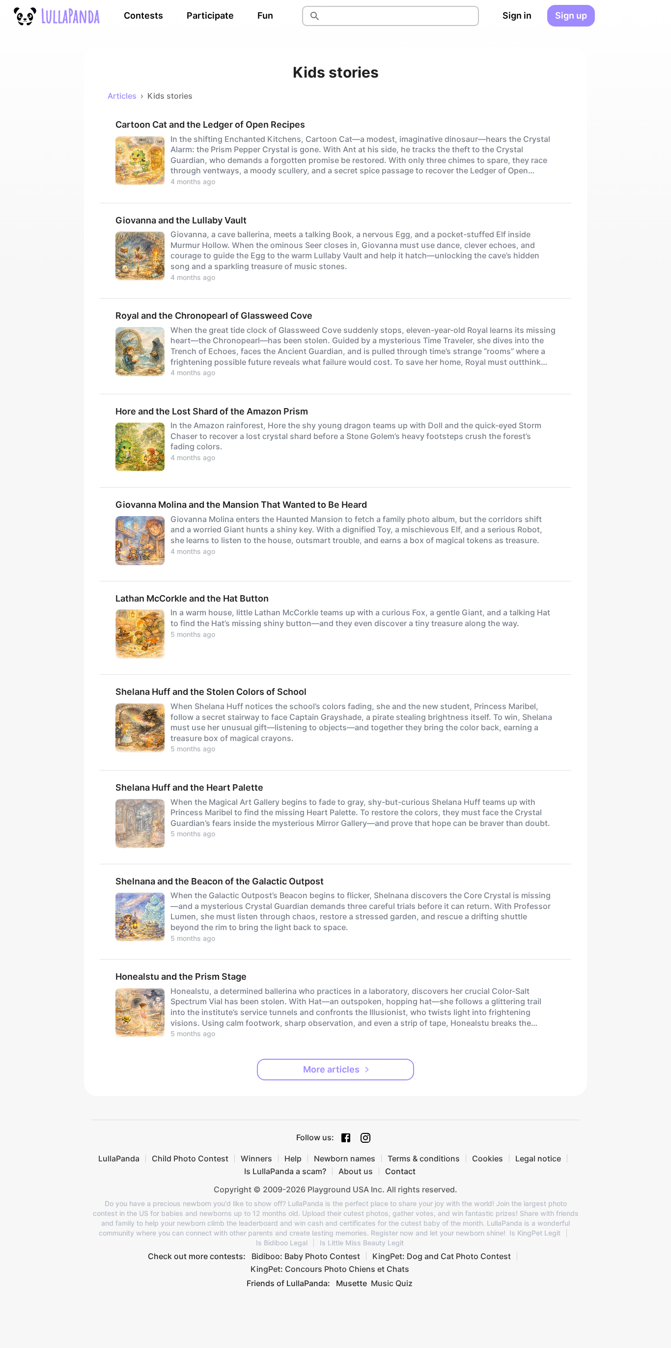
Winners (256, 1158)
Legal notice (538, 1158)
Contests (143, 15)
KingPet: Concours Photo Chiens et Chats (330, 1269)
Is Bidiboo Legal (282, 1243)
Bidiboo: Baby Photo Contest (306, 1256)
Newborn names (344, 1158)
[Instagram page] (365, 1138)
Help (293, 1158)
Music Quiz (392, 1283)
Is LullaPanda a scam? (285, 1171)
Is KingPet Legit (534, 1233)
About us (355, 1171)
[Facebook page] (346, 1138)
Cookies (487, 1158)
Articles (122, 96)
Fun (265, 15)
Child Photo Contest (190, 1158)
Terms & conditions (424, 1158)
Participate (210, 15)
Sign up (571, 15)
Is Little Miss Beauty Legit (362, 1243)
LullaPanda (119, 1158)
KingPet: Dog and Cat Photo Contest (441, 1256)
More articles (331, 1069)
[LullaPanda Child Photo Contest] (56, 15)
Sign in (517, 15)
